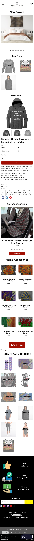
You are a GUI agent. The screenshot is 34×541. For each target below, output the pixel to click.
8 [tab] (22, 51)
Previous (2, 32)
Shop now (17, 253)
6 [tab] (19, 51)
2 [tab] (12, 51)
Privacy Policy (23, 533)
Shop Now (17, 344)
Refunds (18, 529)
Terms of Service (12, 533)
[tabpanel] (17, 32)
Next (31, 32)
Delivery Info (10, 529)
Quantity (3, 155)
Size (18, 147)
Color (2, 147)
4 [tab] (16, 51)
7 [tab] (20, 51)
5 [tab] (17, 51)
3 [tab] (14, 51)
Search (26, 529)
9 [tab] (24, 51)
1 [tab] (11, 51)
